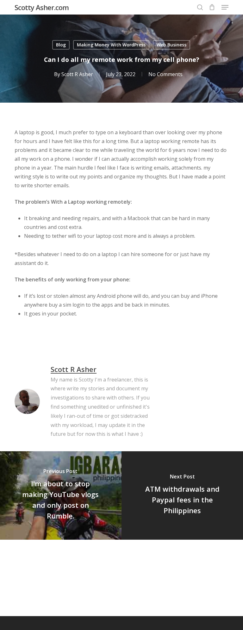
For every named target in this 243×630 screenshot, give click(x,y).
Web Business (171, 45)
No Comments (165, 74)
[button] (224, 7)
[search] (200, 7)
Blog (61, 45)
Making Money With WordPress (111, 45)
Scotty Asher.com (42, 7)
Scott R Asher (77, 74)
